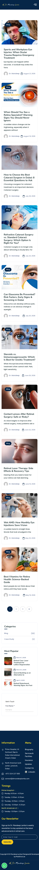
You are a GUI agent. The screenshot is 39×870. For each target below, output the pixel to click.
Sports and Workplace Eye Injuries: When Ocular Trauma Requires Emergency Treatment (19, 53)
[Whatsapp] (4, 865)
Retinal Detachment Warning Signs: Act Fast (23, 684)
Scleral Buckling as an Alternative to (22, 674)
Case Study (9, 639)
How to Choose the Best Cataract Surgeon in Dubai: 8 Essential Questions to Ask (19, 177)
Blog (8, 25)
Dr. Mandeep (14, 73)
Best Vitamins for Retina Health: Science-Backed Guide (17, 579)
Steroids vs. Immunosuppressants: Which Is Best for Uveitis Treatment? (19, 357)
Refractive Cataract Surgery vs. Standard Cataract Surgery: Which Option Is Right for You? (18, 239)
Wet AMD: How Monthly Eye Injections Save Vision (19, 524)
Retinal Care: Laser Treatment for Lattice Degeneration (22, 662)
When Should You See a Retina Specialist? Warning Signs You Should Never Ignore (18, 116)
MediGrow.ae (20, 856)
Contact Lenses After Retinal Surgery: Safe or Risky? (19, 415)
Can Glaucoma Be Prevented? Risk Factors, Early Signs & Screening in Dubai (19, 297)
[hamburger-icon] (35, 4)
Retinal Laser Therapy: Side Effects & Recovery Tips (18, 470)
